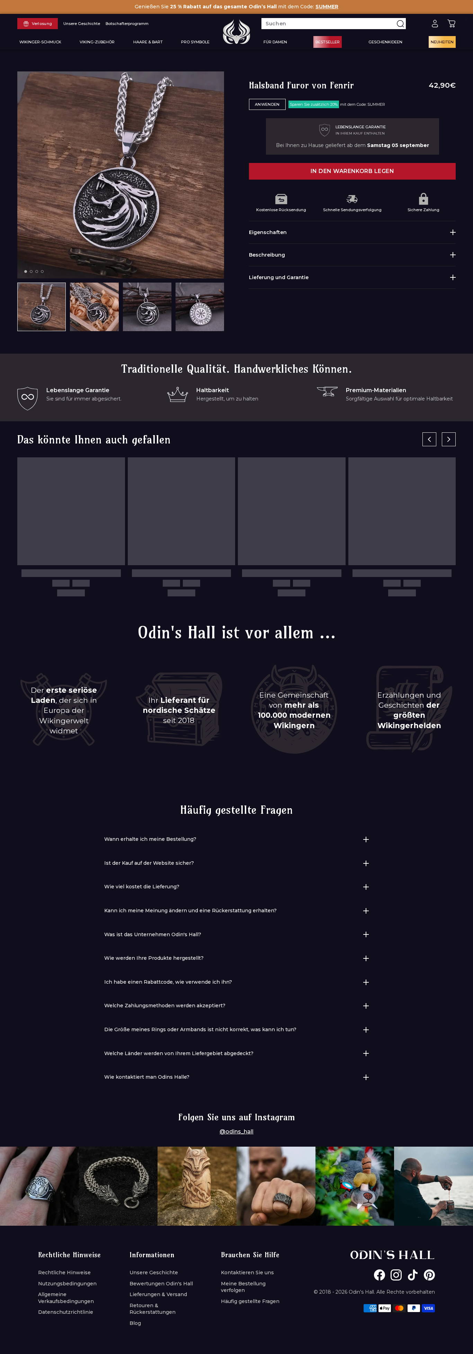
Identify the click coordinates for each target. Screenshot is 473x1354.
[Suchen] (400, 23)
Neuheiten (442, 42)
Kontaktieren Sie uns (247, 1272)
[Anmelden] (435, 23)
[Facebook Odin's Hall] (379, 1274)
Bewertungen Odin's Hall (161, 1283)
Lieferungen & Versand (158, 1294)
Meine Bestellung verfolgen (243, 1287)
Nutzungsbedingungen (67, 1283)
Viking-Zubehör (97, 42)
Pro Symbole (195, 42)
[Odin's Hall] (236, 31)
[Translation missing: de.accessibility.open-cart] (451, 23)
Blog (135, 1323)
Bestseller (327, 42)
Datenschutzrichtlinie (65, 1312)
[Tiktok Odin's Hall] (412, 1274)
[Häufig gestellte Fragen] (418, 23)
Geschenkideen (385, 42)
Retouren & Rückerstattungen (153, 1309)
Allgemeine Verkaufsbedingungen (66, 1297)
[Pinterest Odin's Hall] (429, 1274)
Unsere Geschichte (154, 1272)
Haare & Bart (148, 42)
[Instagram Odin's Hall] (396, 1274)
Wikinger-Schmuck (40, 42)
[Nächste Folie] (449, 439)
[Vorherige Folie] (429, 439)
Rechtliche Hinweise (64, 1272)
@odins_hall (236, 1131)
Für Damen (275, 42)
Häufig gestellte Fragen (250, 1301)
